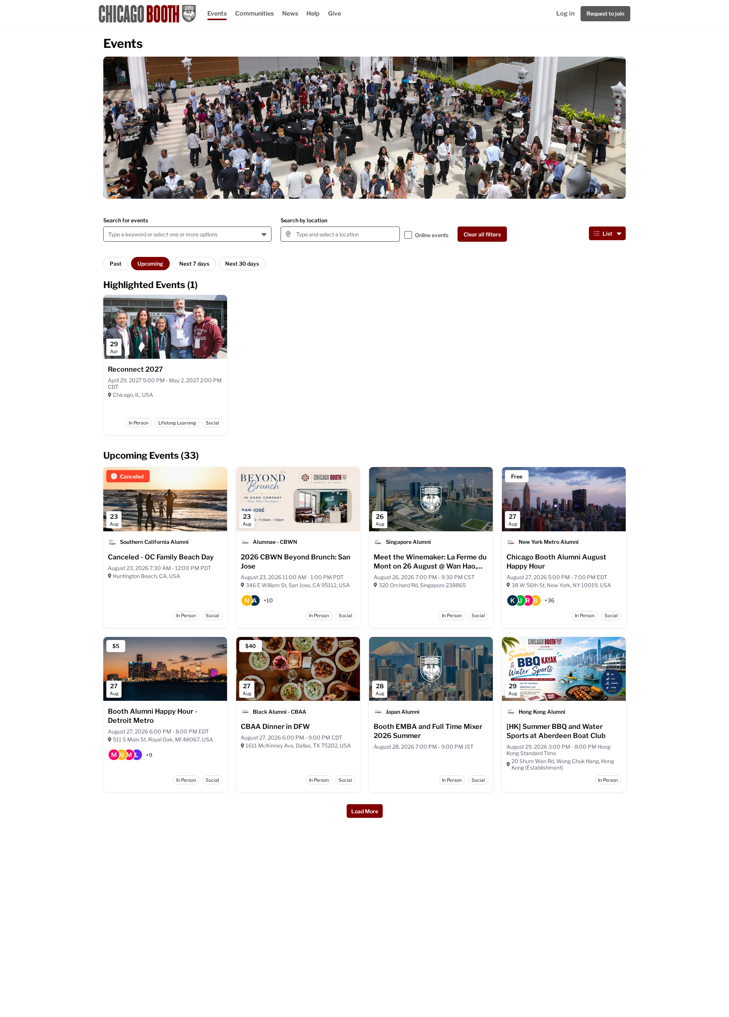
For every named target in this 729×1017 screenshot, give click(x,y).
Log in (565, 13)
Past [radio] (116, 263)
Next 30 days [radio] (242, 263)
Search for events (125, 220)
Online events (431, 235)
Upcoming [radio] (150, 263)
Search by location (304, 220)
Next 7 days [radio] (194, 263)
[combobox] (109, 234)
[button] (265, 234)
